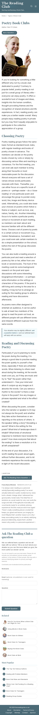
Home (4, 16)
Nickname (5, 569)
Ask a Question (8, 33)
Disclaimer (17, 710)
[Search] (31, 6)
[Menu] (35, 6)
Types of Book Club (14, 16)
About (9, 710)
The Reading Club (12, 5)
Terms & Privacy (28, 710)
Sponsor (33, 712)
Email (17, 578)
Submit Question (11, 609)
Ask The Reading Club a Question (16, 478)
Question (5, 588)
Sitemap (17, 712)
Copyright (9, 712)
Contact (25, 712)
